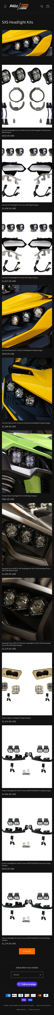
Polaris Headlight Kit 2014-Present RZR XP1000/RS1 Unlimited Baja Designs (26, 939)
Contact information (43, 1005)
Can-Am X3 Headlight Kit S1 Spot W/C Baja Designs (20, 278)
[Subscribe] (40, 975)
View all (27, 951)
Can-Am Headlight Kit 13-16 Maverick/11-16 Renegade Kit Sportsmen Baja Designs (26, 131)
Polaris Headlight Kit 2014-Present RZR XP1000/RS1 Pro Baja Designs (26, 791)
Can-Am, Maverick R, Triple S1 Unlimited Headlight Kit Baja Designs (26, 423)
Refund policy (21, 1009)
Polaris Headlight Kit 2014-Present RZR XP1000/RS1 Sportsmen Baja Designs (26, 864)
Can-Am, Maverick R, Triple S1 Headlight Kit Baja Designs (22, 350)
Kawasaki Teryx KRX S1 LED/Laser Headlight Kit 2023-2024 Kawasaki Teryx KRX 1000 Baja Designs (26, 644)
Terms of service (34, 1009)
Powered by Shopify (27, 1005)
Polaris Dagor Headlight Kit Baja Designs (16, 718)
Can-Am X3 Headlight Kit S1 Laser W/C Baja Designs (20, 205)
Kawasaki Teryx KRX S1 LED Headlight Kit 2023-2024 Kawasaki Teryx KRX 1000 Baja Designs (26, 569)
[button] (5, 6)
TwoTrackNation (14, 1005)
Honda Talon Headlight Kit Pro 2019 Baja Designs (19, 496)
